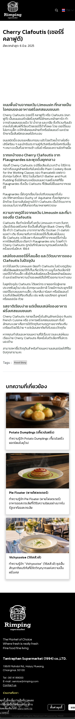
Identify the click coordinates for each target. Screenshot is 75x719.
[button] (56, 10)
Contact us (9, 685)
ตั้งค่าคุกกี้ (56, 707)
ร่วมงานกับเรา (10, 693)
